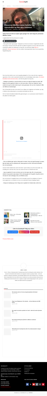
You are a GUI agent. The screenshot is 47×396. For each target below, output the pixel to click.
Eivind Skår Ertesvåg (5, 383)
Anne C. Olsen (9, 29)
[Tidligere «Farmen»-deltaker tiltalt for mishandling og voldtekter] (6, 221)
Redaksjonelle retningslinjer (29, 373)
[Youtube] (33, 384)
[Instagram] (40, 384)
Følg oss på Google (35, 231)
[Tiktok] (36, 384)
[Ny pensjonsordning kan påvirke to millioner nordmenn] (7, 322)
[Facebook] (27, 384)
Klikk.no (36, 47)
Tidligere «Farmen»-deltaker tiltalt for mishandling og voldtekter (15, 221)
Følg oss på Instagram (24, 231)
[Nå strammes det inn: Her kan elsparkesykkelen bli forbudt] (7, 294)
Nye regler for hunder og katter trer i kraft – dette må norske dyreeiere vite (27, 311)
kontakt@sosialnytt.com (5, 386)
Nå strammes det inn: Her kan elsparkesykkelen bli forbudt (24, 292)
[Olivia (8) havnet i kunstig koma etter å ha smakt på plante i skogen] (7, 331)
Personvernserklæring (28, 368)
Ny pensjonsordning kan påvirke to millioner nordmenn (24, 319)
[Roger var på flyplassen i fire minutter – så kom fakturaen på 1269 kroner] (7, 304)
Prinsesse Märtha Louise (8, 238)
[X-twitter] (30, 384)
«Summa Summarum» (12, 49)
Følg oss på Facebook (12, 231)
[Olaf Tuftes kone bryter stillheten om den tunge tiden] (26, 221)
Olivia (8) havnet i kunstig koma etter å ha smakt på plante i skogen (26, 328)
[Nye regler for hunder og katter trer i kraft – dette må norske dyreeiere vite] (7, 313)
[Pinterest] (43, 384)
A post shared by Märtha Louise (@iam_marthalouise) (21, 157)
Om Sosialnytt (27, 369)
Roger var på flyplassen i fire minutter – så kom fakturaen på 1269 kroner (26, 302)
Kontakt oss (26, 371)
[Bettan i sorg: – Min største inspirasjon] (6, 215)
